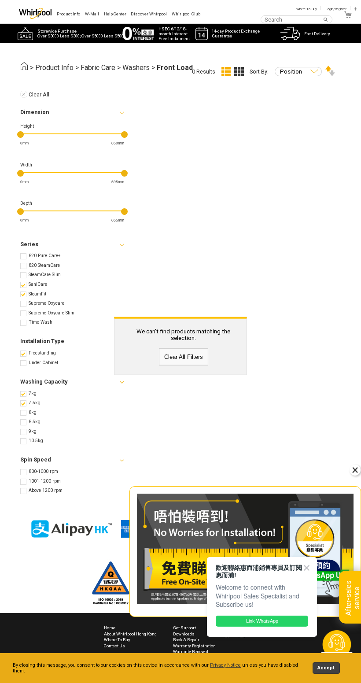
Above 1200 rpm (46, 490)
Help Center (115, 13)
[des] (330, 74)
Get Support (184, 627)
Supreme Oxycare (46, 303)
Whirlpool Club (186, 13)
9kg (33, 431)
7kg (33, 393)
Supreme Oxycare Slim (51, 312)
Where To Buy (306, 9)
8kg (33, 412)
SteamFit (37, 294)
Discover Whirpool (149, 13)
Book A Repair (186, 639)
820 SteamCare (44, 265)
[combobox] (296, 19)
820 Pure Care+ (44, 255)
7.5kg (35, 402)
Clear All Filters (183, 357)
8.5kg (35, 421)
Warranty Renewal (190, 651)
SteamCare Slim (45, 274)
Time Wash (40, 322)
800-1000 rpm (43, 471)
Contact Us (114, 645)
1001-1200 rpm (45, 481)
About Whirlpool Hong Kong (130, 633)
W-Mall (92, 13)
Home (109, 627)
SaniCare (38, 284)
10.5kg (36, 440)
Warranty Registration (194, 645)
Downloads (184, 633)
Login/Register (335, 9)
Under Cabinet (43, 362)
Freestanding (42, 353)
